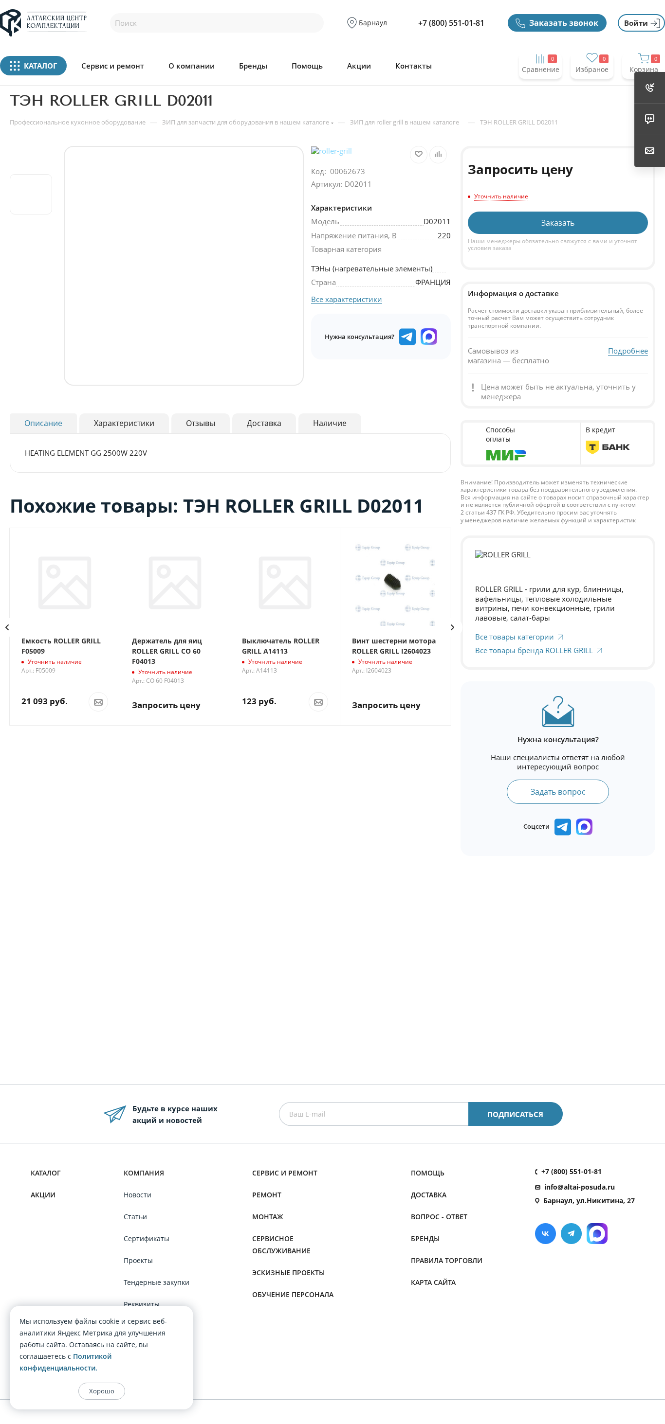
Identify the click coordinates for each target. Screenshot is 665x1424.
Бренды (253, 66)
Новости (137, 1194)
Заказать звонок (563, 23)
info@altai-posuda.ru (579, 1187)
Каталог (46, 1172)
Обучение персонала (292, 1294)
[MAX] (429, 336)
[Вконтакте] (545, 1233)
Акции (359, 66)
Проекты (138, 1260)
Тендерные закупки (156, 1282)
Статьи (135, 1216)
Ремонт (266, 1194)
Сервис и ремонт (112, 66)
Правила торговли (446, 1260)
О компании (191, 66)
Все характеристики (346, 299)
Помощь (307, 66)
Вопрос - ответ (439, 1216)
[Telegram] (571, 1233)
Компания (144, 1172)
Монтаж (267, 1216)
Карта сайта (433, 1282)
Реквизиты (142, 1304)
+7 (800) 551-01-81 (451, 23)
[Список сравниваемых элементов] (540, 88)
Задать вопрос (558, 791)
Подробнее (628, 351)
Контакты (413, 66)
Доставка (428, 1194)
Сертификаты (146, 1238)
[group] (184, 266)
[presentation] (452, 627)
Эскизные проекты (288, 1272)
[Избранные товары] (592, 88)
